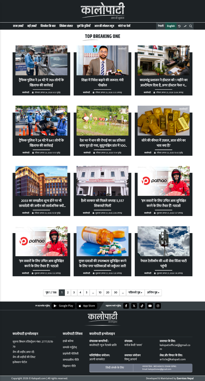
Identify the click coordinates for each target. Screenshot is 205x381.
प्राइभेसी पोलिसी (71, 353)
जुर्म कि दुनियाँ (83, 26)
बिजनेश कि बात (48, 26)
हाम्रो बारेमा (68, 341)
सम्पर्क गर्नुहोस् (70, 347)
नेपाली (161, 26)
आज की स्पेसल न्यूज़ (104, 26)
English (171, 26)
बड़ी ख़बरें (32, 26)
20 (107, 292)
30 (115, 292)
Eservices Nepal (185, 378)
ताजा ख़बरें (18, 26)
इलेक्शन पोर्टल (20, 362)
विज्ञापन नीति (69, 366)
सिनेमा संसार (66, 26)
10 (100, 292)
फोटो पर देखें (124, 26)
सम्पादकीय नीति (71, 360)
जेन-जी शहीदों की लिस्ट (24, 357)
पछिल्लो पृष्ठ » (135, 292)
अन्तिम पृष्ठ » (153, 292)
